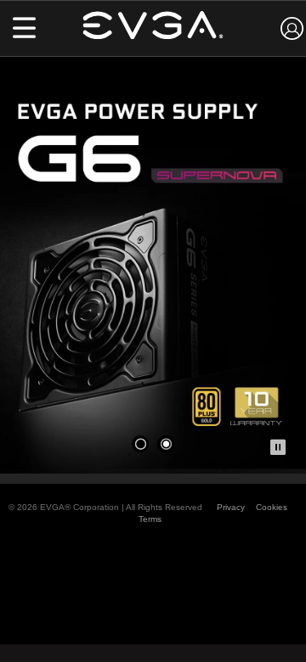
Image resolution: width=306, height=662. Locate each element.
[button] (24, 30)
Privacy (231, 507)
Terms (150, 519)
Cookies (271, 507)
